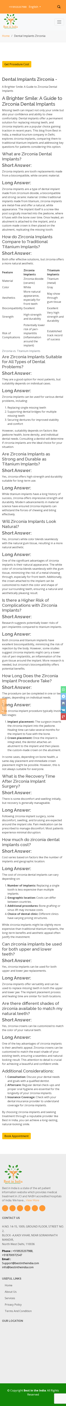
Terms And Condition (18, 1311)
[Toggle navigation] (59, 22)
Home (6, 36)
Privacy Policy (13, 1304)
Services (10, 1298)
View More (32, 1200)
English (34, 7)
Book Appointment (16, 1136)
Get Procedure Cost (16, 64)
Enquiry (3, 706)
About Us (11, 1291)
